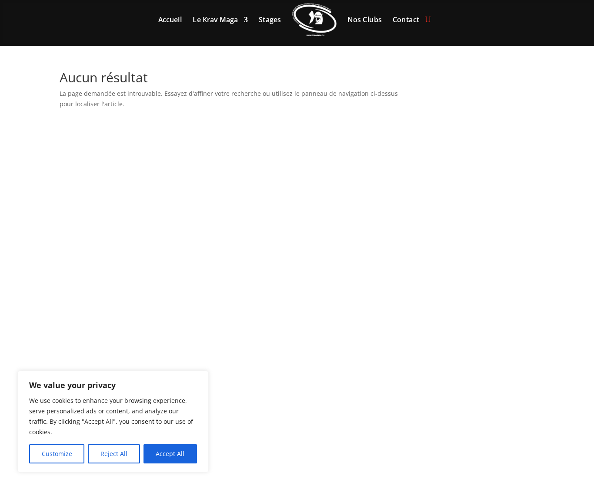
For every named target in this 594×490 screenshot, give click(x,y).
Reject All (113, 453)
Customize (57, 453)
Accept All (170, 453)
